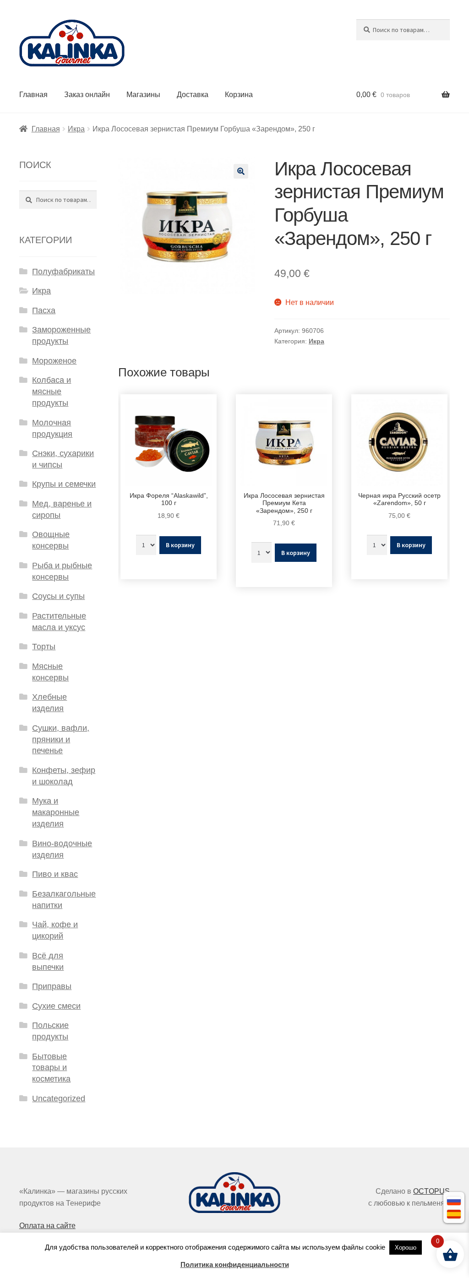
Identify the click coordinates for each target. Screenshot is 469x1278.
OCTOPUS (431, 1191)
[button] (241, 171)
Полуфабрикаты (63, 271)
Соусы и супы (58, 596)
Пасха (43, 310)
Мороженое (54, 360)
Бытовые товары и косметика (51, 1068)
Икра (76, 129)
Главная (33, 94)
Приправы (51, 986)
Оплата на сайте (47, 1225)
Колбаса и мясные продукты (51, 391)
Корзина (239, 94)
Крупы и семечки (64, 484)
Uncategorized (58, 1098)
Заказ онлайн (87, 94)
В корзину (180, 545)
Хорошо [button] (405, 1247)
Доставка (192, 94)
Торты (43, 646)
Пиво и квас (55, 874)
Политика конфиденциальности (234, 1264)
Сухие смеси (56, 1006)
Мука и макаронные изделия (55, 812)
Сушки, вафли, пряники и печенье (60, 739)
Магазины (143, 94)
